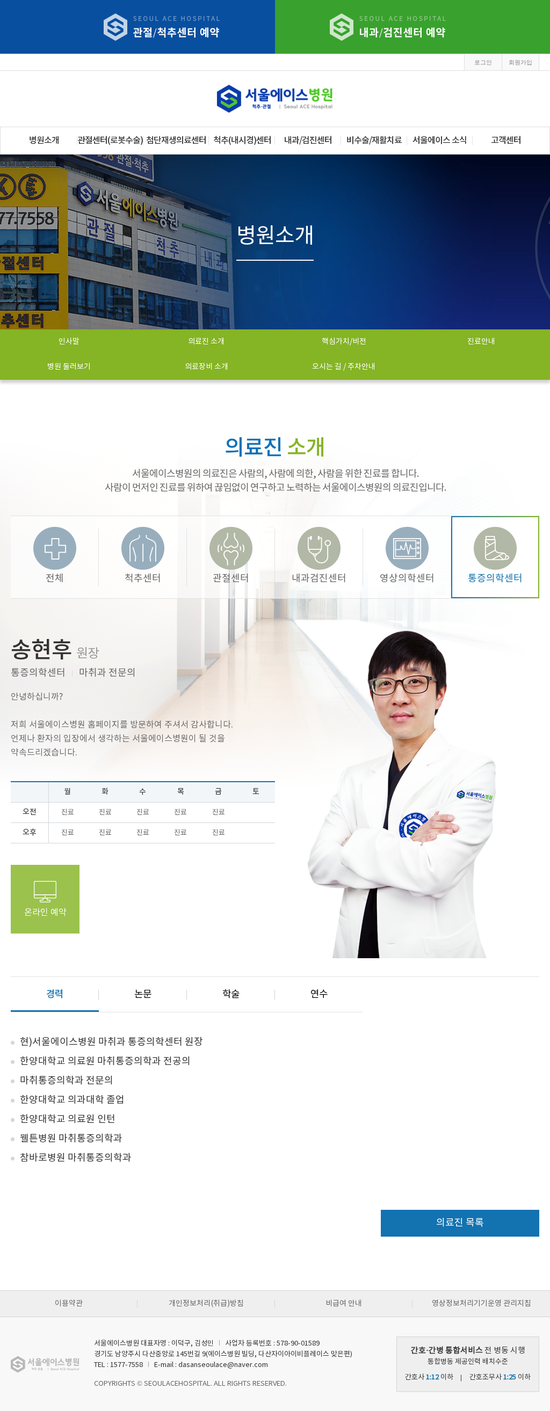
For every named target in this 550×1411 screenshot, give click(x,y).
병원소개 (44, 140)
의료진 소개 (206, 341)
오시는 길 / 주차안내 (343, 367)
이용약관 (69, 1303)
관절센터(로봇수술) (110, 140)
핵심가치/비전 (344, 341)
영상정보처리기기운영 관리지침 (481, 1303)
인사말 (69, 341)
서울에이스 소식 (439, 140)
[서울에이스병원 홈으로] (275, 99)
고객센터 (506, 140)
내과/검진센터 (308, 140)
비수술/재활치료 (374, 140)
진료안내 (481, 341)
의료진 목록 (460, 1223)
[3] (388, 27)
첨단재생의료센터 (176, 140)
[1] (162, 27)
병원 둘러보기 (69, 367)
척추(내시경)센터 (242, 140)
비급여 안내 (343, 1303)
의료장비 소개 (206, 367)
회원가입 (520, 62)
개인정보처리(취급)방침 (206, 1303)
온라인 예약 (45, 912)
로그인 (483, 62)
